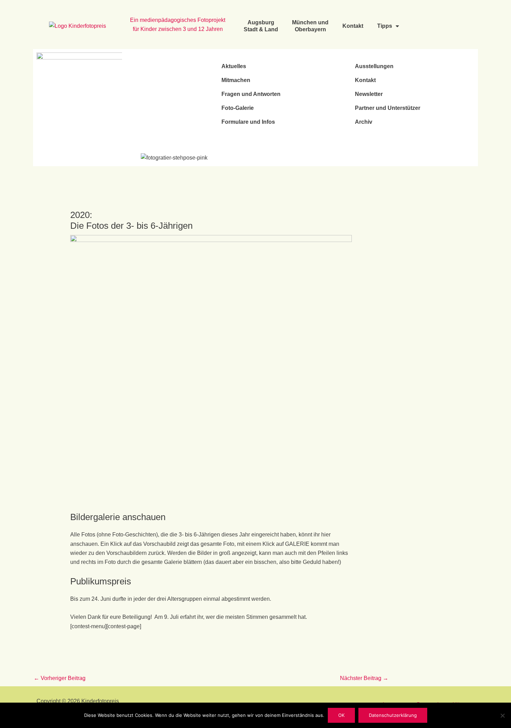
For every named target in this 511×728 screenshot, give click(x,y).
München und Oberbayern (310, 25)
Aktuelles (233, 66)
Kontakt (352, 26)
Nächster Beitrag (364, 678)
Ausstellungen (374, 66)
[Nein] (502, 715)
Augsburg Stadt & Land (261, 25)
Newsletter (369, 94)
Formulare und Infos (248, 122)
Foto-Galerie (237, 108)
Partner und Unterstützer (387, 108)
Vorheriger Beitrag (60, 678)
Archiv (363, 122)
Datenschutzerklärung (393, 715)
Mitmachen (235, 80)
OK (341, 715)
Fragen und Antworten (251, 94)
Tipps (384, 26)
